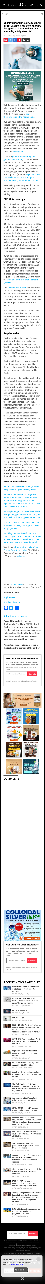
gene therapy (17, 627)
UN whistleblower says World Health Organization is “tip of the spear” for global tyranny (25, 1000)
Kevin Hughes (21, 36)
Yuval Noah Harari (26, 639)
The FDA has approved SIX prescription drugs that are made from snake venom (25, 1145)
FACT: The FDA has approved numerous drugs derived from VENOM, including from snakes (24, 1183)
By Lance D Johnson (27, 994)
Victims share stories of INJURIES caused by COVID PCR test (25, 1064)
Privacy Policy (17, 1265)
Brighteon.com (10, 597)
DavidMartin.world (12, 602)
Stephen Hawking (25, 633)
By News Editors (27, 1013)
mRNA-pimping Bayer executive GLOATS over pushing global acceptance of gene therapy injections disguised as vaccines (22, 514)
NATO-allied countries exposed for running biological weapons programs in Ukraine (26, 1211)
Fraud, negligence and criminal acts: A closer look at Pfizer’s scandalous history (26, 1074)
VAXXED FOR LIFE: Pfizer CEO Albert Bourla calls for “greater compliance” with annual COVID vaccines (26, 1158)
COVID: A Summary (19, 1010)
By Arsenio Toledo (27, 1093)
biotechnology (24, 621)
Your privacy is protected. (14, 681)
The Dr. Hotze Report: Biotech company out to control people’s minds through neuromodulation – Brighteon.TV (26, 1087)
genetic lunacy (30, 627)
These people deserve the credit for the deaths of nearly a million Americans (27, 1171)
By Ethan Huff (26, 1006)
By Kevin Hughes (26, 1113)
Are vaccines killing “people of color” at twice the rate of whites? (25, 1099)
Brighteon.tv (9, 624)
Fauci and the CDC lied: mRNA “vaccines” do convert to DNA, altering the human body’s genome (22, 525)
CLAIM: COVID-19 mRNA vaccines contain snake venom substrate (25, 1109)
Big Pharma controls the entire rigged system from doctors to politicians (24, 1053)
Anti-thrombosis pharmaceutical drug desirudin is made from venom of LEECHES (26, 1134)
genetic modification (13, 630)
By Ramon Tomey (26, 1067)
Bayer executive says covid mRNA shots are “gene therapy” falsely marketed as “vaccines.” (22, 177)
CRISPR (29, 624)
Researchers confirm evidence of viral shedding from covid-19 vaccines (25, 989)
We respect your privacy (33, 1247)
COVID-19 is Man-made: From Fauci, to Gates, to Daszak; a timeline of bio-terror (26, 1041)
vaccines (13, 639)
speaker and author (17, 288)
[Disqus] (23, 813)
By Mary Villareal (26, 1079)
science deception (31, 630)
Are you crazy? (18, 1017)
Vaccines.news (16, 584)
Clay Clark (20, 624)
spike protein (10, 633)
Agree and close (20, 1270)
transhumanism (21, 636)
